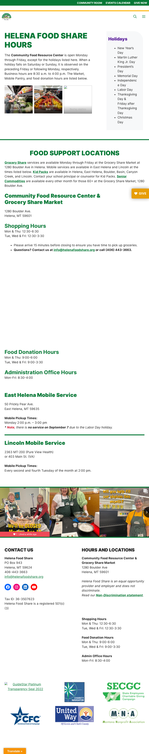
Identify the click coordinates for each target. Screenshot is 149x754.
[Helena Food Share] (6, 16)
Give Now (140, 2)
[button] (135, 16)
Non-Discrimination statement (119, 595)
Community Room (89, 2)
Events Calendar (118, 2)
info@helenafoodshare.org (74, 250)
